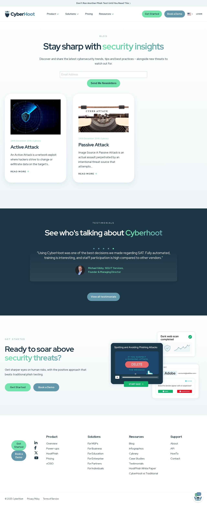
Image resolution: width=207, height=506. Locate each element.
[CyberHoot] (20, 14)
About (174, 443)
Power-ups (52, 448)
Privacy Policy (33, 498)
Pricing (89, 13)
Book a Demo (174, 13)
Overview (51, 443)
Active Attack (25, 147)
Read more (19, 171)
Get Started (152, 13)
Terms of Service (51, 498)
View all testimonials (103, 296)
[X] (36, 453)
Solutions (70, 13)
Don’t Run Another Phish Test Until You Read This (102, 3)
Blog (131, 443)
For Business (95, 448)
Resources (105, 13)
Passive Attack (93, 145)
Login (199, 14)
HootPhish (52, 453)
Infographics (136, 448)
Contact (175, 458)
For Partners (95, 463)
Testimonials (136, 463)
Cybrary (37, 140)
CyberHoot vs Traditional (143, 473)
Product (51, 13)
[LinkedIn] (36, 443)
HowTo (174, 453)
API (172, 448)
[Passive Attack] (103, 134)
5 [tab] (124, 250)
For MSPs (93, 443)
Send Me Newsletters (103, 83)
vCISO (50, 463)
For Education (96, 453)
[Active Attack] (36, 137)
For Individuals (96, 468)
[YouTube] (36, 458)
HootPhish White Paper (142, 468)
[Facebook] (35, 448)
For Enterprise (96, 458)
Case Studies (136, 458)
